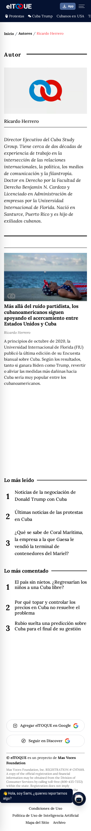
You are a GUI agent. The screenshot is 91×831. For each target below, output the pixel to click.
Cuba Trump (42, 16)
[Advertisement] (45, 441)
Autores (25, 33)
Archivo (59, 822)
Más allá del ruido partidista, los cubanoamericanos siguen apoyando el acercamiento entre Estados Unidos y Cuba (41, 314)
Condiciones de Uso (45, 808)
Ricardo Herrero (17, 332)
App (71, 6)
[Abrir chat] (79, 799)
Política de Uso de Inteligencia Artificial (45, 815)
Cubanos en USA (70, 16)
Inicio (9, 33)
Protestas (16, 16)
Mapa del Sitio (37, 822)
